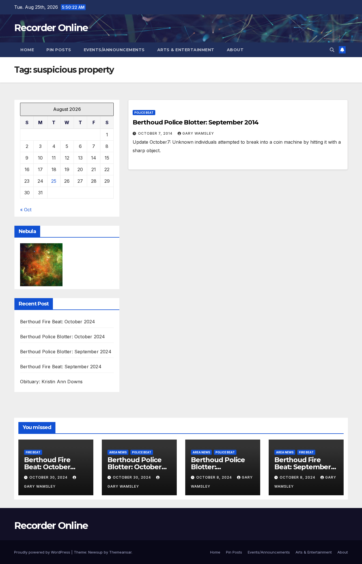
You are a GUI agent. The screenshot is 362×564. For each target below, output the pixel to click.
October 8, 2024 (214, 477)
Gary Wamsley (198, 133)
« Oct (25, 209)
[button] (332, 50)
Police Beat (144, 112)
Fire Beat (33, 452)
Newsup (95, 552)
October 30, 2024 (49, 477)
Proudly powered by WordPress (42, 552)
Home (27, 49)
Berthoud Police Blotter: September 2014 (195, 122)
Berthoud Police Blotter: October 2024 (62, 336)
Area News (118, 452)
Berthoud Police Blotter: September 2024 (65, 351)
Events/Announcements (114, 49)
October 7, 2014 (156, 133)
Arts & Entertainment (185, 49)
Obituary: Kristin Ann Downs (51, 381)
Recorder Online (51, 28)
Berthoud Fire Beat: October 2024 (57, 321)
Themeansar (120, 552)
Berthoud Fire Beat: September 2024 (61, 366)
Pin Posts (58, 49)
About (235, 49)
